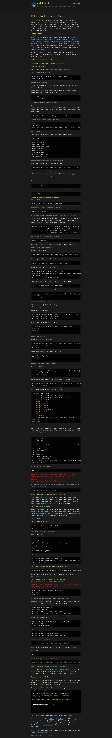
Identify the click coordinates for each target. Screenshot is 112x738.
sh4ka (51, 719)
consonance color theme (55, 669)
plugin (74, 513)
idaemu (42, 49)
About (78, 3)
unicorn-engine (40, 503)
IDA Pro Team (48, 725)
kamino (60, 719)
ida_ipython (44, 511)
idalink (74, 39)
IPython (48, 498)
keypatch (75, 47)
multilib (48, 85)
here (70, 715)
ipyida (33, 49)
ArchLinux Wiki (65, 69)
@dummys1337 (42, 732)
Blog (73, 3)
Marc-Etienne (41, 513)
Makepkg (34, 601)
